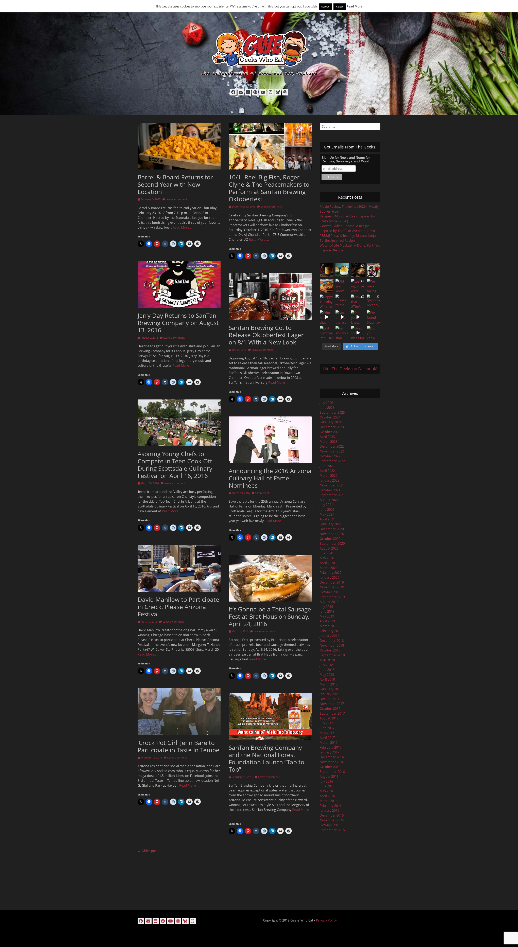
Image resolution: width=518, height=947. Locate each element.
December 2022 (332, 446)
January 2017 (329, 752)
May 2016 (327, 791)
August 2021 (329, 500)
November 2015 (332, 820)
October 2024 (330, 417)
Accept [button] (325, 6)
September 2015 (332, 830)
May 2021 (327, 514)
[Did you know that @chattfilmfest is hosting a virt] (374, 333)
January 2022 (329, 480)
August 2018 (329, 660)
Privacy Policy (326, 920)
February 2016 (331, 805)
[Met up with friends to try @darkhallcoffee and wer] (374, 270)
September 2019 (332, 597)
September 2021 (332, 495)
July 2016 (326, 781)
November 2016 (332, 762)
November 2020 (332, 534)
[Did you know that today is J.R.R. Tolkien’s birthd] (342, 286)
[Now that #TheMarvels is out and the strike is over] (358, 301)
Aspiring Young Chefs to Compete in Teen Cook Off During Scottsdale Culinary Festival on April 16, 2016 (175, 465)
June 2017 (327, 728)
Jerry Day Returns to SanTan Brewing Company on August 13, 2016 (178, 322)
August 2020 (329, 548)
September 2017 (332, 713)
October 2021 (330, 490)
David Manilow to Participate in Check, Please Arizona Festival (178, 606)
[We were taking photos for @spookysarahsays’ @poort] (374, 286)
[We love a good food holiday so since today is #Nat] (342, 270)
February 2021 (331, 524)
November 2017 (332, 703)
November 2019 (332, 587)
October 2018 (330, 650)
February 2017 (331, 747)
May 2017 (327, 733)
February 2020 (331, 572)
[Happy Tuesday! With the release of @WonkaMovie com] (326, 301)
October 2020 (330, 538)
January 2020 (329, 577)
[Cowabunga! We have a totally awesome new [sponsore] (326, 286)
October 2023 (330, 432)
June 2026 (327, 407)
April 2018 (327, 679)
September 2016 (332, 771)
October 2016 (330, 767)
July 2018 (326, 665)
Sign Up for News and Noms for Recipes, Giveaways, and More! (346, 159)
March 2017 (329, 742)
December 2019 (332, 582)
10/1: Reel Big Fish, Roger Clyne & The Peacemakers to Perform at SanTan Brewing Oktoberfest (269, 188)
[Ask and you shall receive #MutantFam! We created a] (342, 333)
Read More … (183, 227)
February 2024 (331, 422)
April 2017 (327, 737)
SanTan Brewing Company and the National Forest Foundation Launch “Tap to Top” (266, 758)
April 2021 (327, 519)
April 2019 (327, 621)
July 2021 (326, 504)
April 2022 (327, 470)
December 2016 (332, 757)
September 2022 (332, 461)
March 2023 (329, 441)
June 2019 (327, 611)
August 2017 (329, 718)
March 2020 (329, 568)
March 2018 (329, 684)
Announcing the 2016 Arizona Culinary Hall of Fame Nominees (270, 478)
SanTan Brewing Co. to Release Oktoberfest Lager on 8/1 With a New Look (266, 334)
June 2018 (327, 669)
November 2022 (332, 451)
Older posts (148, 850)
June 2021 (327, 509)
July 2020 (326, 553)
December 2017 (332, 699)
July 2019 (326, 606)
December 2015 (332, 815)
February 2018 (331, 689)
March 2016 (329, 801)
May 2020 (327, 558)
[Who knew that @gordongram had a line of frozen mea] (326, 317)
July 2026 (326, 402)
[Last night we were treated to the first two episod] (358, 286)
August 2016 (329, 776)
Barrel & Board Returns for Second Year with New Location (175, 184)
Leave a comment (176, 199)
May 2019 (327, 616)
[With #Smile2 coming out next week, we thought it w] (326, 270)
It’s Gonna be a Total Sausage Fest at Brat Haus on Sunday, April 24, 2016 (270, 616)
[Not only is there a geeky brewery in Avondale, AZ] (342, 317)
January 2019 (329, 635)
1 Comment (262, 493)
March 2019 (329, 626)
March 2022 (329, 475)
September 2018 (332, 655)
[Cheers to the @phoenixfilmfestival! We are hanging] (342, 301)
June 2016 (327, 786)
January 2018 (329, 694)
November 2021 (332, 485)
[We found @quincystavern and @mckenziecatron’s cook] (374, 317)
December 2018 (332, 640)
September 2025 (332, 412)
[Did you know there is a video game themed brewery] (358, 317)
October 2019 (330, 592)
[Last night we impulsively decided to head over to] (326, 333)
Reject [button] (339, 6)
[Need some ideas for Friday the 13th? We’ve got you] (358, 333)
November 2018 (332, 645)
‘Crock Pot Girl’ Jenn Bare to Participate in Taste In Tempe (178, 746)
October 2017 (330, 708)
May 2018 (327, 674)
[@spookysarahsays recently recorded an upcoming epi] (374, 301)
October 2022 (330, 456)
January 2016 (329, 810)
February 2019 (331, 631)
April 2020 (327, 563)
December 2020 (332, 529)
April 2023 (327, 436)
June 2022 (327, 466)
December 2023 (332, 427)
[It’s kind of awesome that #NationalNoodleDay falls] (358, 270)
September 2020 (332, 543)
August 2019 (329, 602)
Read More (354, 6)
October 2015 (330, 825)
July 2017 (326, 723)
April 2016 (327, 796)
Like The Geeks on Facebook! (350, 368)
